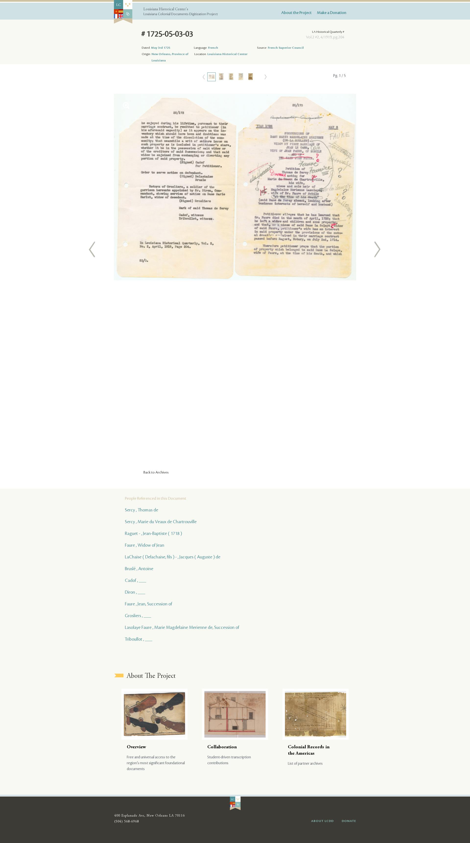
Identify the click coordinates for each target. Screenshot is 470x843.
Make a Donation (331, 13)
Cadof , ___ (135, 580)
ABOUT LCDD (322, 821)
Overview (136, 747)
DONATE (349, 821)
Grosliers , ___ (138, 615)
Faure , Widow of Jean (144, 545)
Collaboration (222, 747)
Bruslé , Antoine (139, 568)
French (213, 47)
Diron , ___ (135, 592)
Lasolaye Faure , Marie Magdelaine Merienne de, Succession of (182, 627)
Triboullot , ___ (138, 639)
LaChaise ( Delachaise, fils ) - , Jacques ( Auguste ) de (172, 556)
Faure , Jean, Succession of (148, 603)
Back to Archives (156, 472)
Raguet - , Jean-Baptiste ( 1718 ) (153, 533)
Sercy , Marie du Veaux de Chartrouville (161, 521)
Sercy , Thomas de (141, 510)
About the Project (296, 13)
